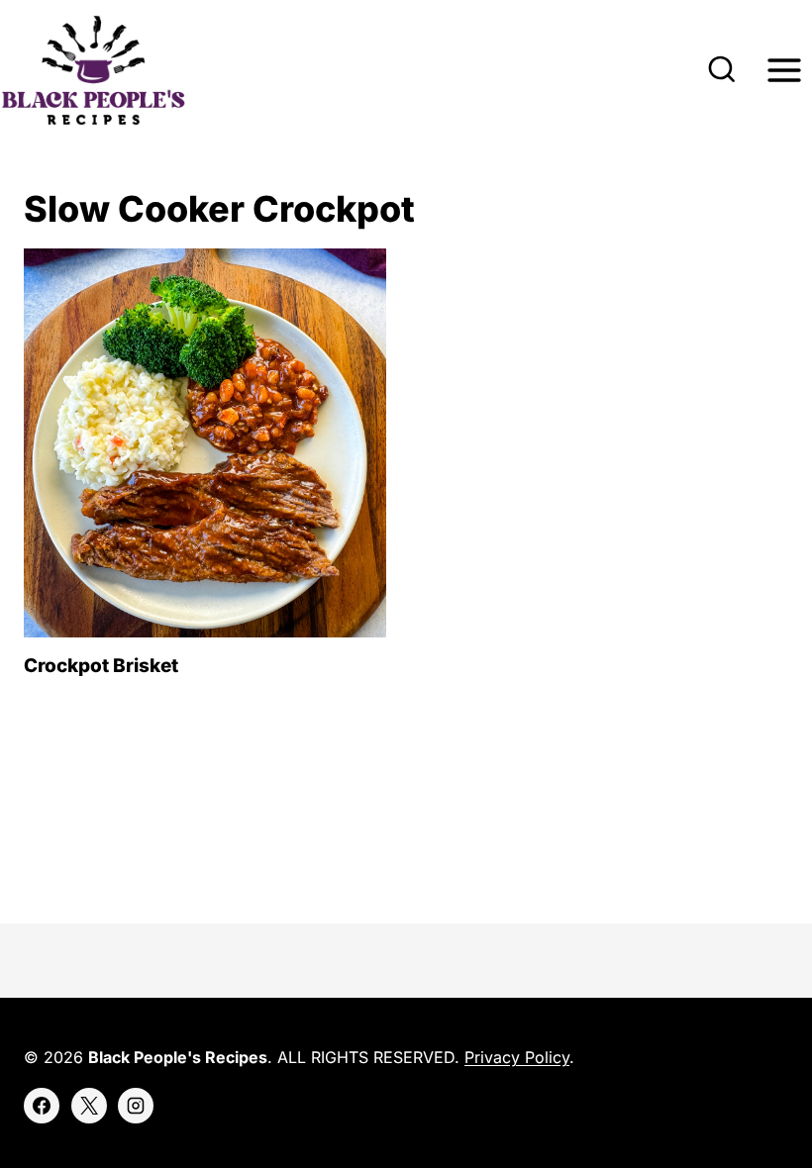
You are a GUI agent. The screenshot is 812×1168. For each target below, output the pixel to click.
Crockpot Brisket (101, 665)
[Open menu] (784, 71)
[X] (89, 1105)
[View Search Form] (722, 70)
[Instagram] (135, 1105)
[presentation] (205, 442)
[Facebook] (41, 1105)
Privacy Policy (516, 1057)
